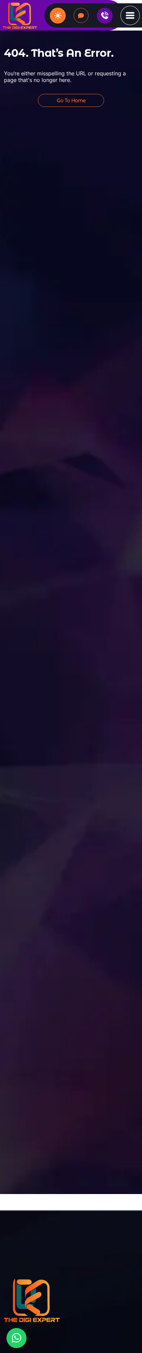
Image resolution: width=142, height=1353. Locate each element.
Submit (71, 732)
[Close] (132, 574)
